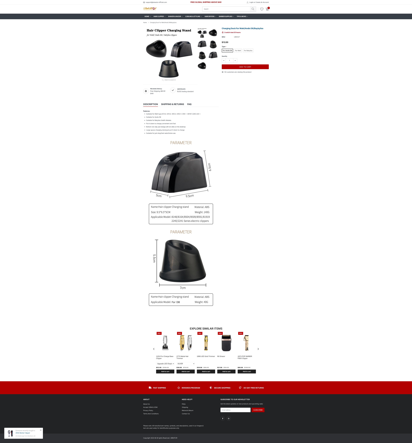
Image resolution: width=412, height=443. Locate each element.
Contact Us (186, 414)
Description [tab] (150, 104)
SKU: (223, 37)
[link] (222, 418)
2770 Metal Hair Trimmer (182, 357)
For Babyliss (248, 50)
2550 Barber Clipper (23, 433)
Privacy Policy (148, 410)
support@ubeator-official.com (156, 2)
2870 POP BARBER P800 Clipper (245, 357)
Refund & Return (187, 410)
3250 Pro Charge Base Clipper (164, 357)
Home (145, 22)
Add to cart (165, 371)
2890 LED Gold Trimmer (206, 356)
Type (224, 46)
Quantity (224, 56)
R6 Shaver (221, 356)
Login (251, 2)
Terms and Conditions (151, 414)
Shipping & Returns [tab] (172, 104)
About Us (146, 404)
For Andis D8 (227, 50)
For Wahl (238, 50)
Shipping (185, 407)
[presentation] (153, 348)
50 (225, 72)
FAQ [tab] (189, 104)
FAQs (184, 404)
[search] (253, 9)
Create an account (262, 2)
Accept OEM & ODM (150, 407)
